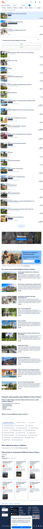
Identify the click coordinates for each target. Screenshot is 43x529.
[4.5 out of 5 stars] (5, 458)
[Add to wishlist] (6, 13)
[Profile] (39, 2)
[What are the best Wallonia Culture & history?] (40, 414)
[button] (21, 15)
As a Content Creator (35, 510)
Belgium (6, 503)
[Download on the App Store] (14, 513)
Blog (28, 512)
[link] (21, 15)
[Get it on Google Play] (14, 509)
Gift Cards (29, 515)
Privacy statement (27, 265)
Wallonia (11, 503)
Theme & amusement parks (7, 405)
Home (3, 503)
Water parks (5, 406)
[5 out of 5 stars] (8, 464)
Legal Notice (21, 510)
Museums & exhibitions (7, 409)
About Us (29, 508)
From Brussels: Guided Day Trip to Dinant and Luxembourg (21, 462)
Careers (29, 510)
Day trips (4, 408)
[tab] (8, 422)
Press (29, 513)
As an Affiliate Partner (36, 512)
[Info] (14, 10)
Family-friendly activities (7, 404)
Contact (20, 508)
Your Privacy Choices (22, 513)
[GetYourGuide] (3, 2)
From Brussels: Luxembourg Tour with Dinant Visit (8, 462)
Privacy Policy (21, 512)
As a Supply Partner (35, 508)
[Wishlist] (31, 2)
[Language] (35, 2)
